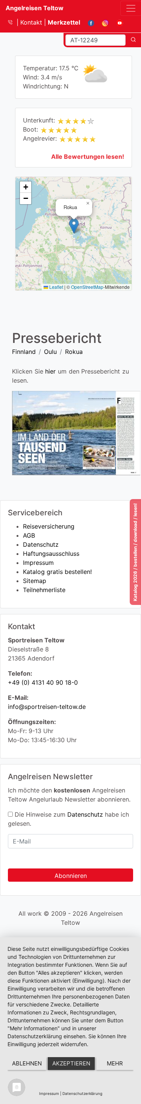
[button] (74, 226)
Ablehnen (27, 1063)
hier (50, 371)
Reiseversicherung (48, 526)
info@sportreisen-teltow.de (47, 706)
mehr (115, 1063)
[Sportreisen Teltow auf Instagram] (102, 22)
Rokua (74, 351)
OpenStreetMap (87, 287)
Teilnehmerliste (44, 590)
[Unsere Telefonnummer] (13, 22)
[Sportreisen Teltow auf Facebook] (88, 22)
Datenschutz (41, 544)
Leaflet (55, 287)
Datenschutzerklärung (82, 1093)
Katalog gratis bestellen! (57, 571)
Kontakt (32, 22)
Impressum (38, 562)
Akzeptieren (71, 1063)
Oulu (50, 351)
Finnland (24, 351)
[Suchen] (133, 40)
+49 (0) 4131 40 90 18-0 (43, 682)
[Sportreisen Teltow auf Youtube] (117, 22)
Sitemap (34, 581)
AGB (29, 535)
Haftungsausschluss (51, 553)
